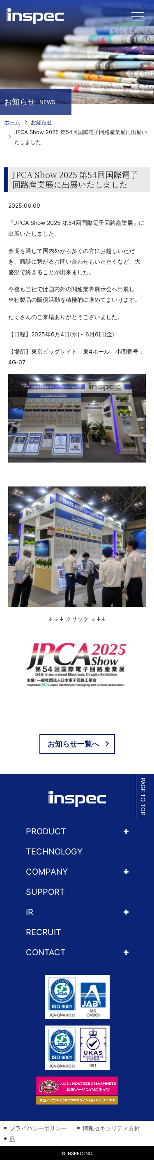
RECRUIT (43, 932)
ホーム (12, 122)
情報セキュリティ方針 (111, 1128)
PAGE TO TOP (143, 796)
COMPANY (47, 872)
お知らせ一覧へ (73, 743)
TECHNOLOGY (54, 852)
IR (29, 912)
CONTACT (46, 952)
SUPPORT (45, 892)
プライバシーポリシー (38, 1128)
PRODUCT (46, 831)
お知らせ (41, 122)
